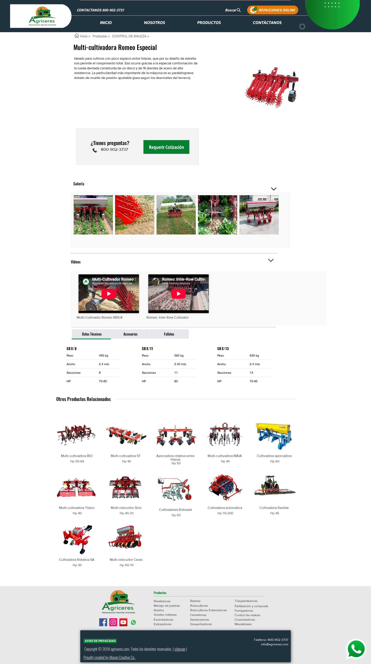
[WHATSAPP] (356, 649)
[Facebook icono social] (103, 622)
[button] (169, 592)
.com (126, 649)
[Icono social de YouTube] (123, 622)
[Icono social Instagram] (113, 622)
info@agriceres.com (274, 644)
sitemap (180, 649)
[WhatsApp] (133, 622)
